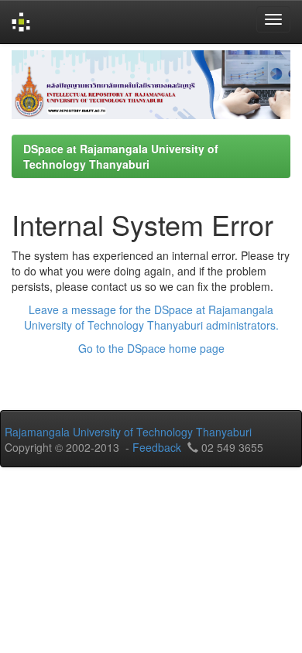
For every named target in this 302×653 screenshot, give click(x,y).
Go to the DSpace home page (151, 348)
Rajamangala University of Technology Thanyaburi (128, 431)
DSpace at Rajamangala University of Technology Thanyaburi (120, 156)
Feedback (156, 447)
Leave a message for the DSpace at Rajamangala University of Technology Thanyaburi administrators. (151, 317)
